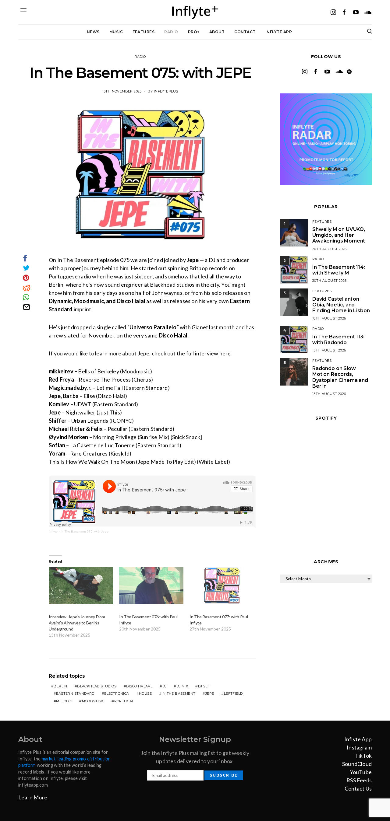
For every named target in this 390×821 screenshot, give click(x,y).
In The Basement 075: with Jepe (84, 531)
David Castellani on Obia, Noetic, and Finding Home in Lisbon (341, 304)
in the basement (178, 693)
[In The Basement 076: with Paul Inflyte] (151, 585)
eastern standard (75, 693)
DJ (164, 686)
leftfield (233, 693)
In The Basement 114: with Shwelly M (338, 270)
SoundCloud (357, 763)
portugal (124, 701)
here (225, 353)
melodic (64, 701)
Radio (171, 32)
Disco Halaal (139, 686)
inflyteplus (166, 91)
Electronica (116, 693)
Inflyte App (278, 32)
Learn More (32, 797)
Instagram (359, 747)
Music (116, 32)
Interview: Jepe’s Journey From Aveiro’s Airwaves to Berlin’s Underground (77, 622)
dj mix (182, 686)
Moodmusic (93, 701)
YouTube (361, 772)
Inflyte (53, 531)
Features (143, 32)
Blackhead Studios (96, 686)
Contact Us (358, 788)
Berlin (60, 686)
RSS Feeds (359, 780)
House (145, 693)
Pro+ (194, 32)
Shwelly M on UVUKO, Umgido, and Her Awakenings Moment (338, 235)
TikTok (363, 755)
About (217, 32)
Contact (245, 32)
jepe (209, 693)
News (93, 32)
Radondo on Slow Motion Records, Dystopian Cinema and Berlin (340, 377)
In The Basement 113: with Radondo (338, 339)
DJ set (204, 686)
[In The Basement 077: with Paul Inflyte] (222, 585)
